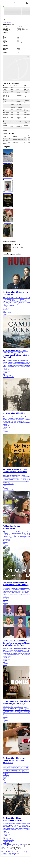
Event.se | (24, 851)
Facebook (3, 844)
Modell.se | (9, 851)
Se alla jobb (6, 843)
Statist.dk (16, 853)
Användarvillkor (5, 847)
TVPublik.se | (4, 853)
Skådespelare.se (21, 844)
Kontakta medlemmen (7, 22)
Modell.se (14, 844)
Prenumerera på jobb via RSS (8, 854)
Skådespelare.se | (17, 851)
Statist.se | (3, 851)
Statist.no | (11, 853)
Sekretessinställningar (16, 847)
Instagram (9, 844)
